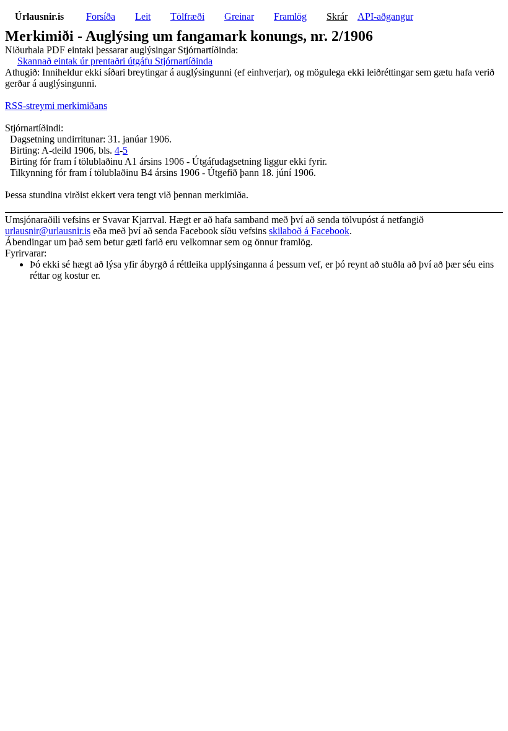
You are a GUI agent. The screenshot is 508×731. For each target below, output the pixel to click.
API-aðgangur (385, 16)
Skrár (337, 16)
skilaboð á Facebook (309, 230)
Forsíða (100, 16)
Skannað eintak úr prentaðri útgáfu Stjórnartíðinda (114, 61)
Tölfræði (187, 16)
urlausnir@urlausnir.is (47, 230)
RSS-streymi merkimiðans (56, 105)
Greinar (239, 16)
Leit (143, 16)
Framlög (290, 16)
